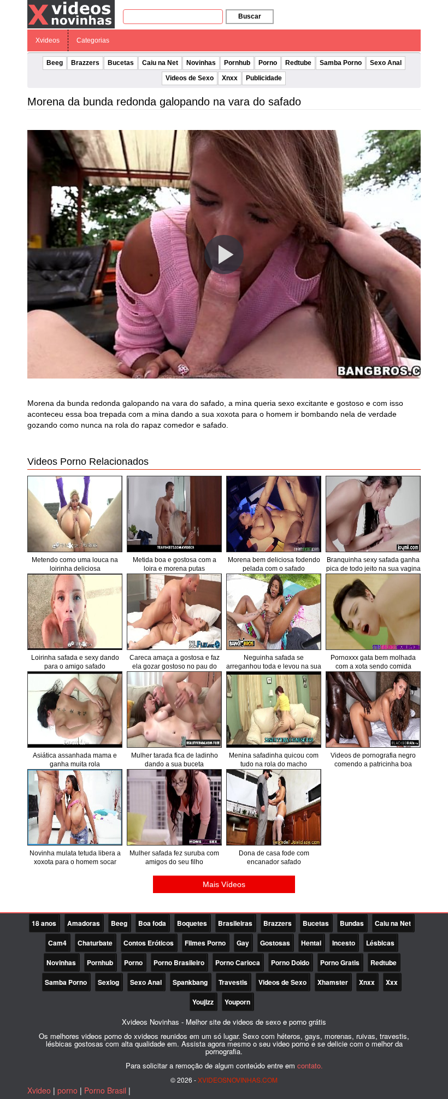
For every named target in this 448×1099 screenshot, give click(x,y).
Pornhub (237, 63)
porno (67, 1090)
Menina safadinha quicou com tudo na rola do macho (274, 760)
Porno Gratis (339, 962)
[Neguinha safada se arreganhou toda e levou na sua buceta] (274, 611)
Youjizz (203, 1002)
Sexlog (108, 982)
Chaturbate (95, 943)
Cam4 (57, 943)
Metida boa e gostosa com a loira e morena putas (174, 564)
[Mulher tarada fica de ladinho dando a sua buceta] (174, 709)
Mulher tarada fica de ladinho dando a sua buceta (174, 760)
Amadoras (83, 923)
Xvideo (39, 1090)
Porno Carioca (237, 962)
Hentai (311, 943)
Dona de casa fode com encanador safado (274, 857)
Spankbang (190, 982)
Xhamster (332, 982)
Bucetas (121, 63)
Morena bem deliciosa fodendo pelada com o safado (274, 564)
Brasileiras (235, 923)
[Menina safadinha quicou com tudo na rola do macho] (274, 709)
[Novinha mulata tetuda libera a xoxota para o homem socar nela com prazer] (75, 807)
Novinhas (201, 63)
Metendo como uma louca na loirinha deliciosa (75, 564)
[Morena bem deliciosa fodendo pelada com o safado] (274, 514)
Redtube (298, 63)
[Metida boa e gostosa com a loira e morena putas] (174, 514)
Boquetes (192, 923)
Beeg (54, 63)
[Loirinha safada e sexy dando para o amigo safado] (75, 611)
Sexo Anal (386, 63)
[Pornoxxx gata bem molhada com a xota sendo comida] (373, 611)
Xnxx (230, 78)
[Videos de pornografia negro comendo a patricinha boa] (373, 709)
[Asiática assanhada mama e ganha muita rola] (75, 709)
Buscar (249, 16)
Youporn (237, 1002)
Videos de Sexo (190, 78)
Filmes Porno (205, 943)
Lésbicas (380, 943)
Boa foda (152, 923)
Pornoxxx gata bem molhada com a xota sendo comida (373, 662)
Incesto (343, 943)
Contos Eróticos (148, 943)
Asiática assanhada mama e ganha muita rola (75, 760)
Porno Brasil (105, 1090)
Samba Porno (341, 63)
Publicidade (264, 78)
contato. (310, 1065)
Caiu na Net (160, 63)
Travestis (233, 982)
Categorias (92, 40)
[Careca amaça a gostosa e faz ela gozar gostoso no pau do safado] (174, 611)
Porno (267, 63)
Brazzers (85, 63)
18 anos (44, 923)
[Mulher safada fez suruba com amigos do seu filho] (174, 807)
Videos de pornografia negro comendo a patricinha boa (373, 760)
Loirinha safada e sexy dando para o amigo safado (75, 662)
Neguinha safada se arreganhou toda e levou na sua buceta (273, 666)
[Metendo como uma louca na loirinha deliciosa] (75, 514)
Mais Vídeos (224, 884)
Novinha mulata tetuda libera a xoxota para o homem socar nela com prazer (75, 862)
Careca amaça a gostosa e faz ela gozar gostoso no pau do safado (174, 666)
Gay (243, 943)
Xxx (392, 982)
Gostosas (275, 943)
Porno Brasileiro (179, 962)
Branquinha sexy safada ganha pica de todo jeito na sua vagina (373, 564)
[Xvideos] (71, 13)
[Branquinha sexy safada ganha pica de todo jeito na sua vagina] (373, 514)
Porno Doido (290, 962)
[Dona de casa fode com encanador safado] (274, 807)
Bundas (352, 923)
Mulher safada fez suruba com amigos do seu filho (174, 857)
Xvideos (48, 40)
